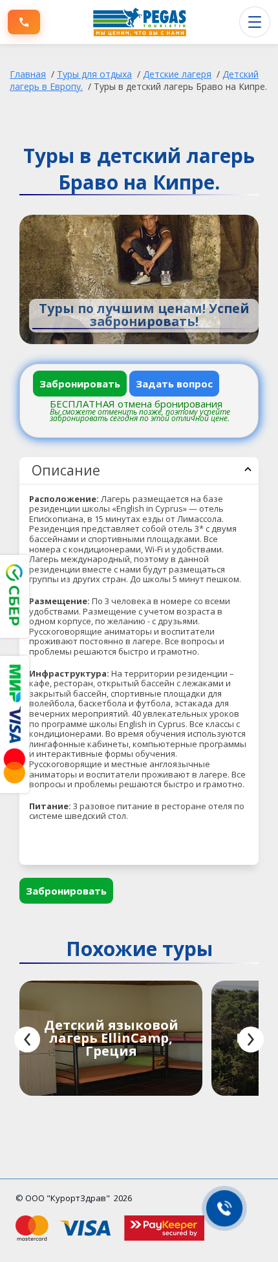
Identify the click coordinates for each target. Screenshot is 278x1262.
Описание (66, 470)
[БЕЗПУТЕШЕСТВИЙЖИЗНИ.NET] (139, 22)
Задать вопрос (174, 383)
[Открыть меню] (254, 22)
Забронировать (79, 383)
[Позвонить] (24, 22)
